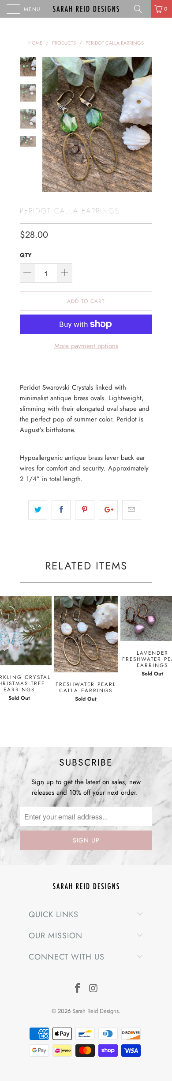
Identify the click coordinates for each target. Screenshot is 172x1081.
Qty (26, 255)
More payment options (86, 346)
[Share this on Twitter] (37, 510)
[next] (144, 124)
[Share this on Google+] (108, 510)
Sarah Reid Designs (95, 1011)
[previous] (51, 124)
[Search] (141, 9)
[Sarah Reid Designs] (86, 9)
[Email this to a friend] (131, 510)
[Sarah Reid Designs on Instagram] (93, 989)
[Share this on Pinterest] (84, 510)
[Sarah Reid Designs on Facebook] (77, 989)
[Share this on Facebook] (61, 510)
